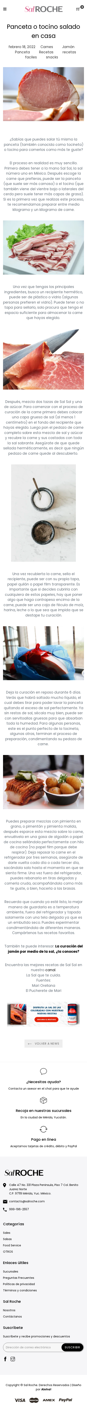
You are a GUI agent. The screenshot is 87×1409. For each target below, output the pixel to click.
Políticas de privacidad (19, 1284)
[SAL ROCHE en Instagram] (13, 1359)
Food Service (12, 1245)
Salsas (7, 1239)
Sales (6, 1233)
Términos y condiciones (20, 1290)
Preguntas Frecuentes (18, 1278)
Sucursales (10, 1271)
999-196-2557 (19, 1209)
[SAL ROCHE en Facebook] (5, 1359)
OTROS (8, 1252)
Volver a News (46, 1044)
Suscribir (72, 1347)
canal (50, 970)
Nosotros (9, 1310)
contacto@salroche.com (27, 1201)
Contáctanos (12, 1316)
